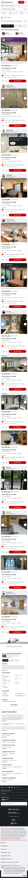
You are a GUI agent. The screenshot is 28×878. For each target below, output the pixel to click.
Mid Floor (9, 747)
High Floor (4, 747)
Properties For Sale (5, 852)
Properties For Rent (5, 855)
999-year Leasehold (11, 742)
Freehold (4, 742)
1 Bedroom (8, 735)
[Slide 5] (12, 106)
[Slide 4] (11, 106)
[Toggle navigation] (26, 2)
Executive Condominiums (6, 840)
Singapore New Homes (6, 859)
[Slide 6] (14, 106)
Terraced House (21, 718)
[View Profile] (14, 39)
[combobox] (13, 9)
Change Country (5, 797)
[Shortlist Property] (25, 44)
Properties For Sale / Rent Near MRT (9, 862)
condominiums (7, 838)
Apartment (4, 718)
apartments (13, 838)
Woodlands (10, 779)
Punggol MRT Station (17, 773)
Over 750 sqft (5, 753)
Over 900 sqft (12, 753)
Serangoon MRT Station (7, 773)
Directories (3, 849)
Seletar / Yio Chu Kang (7, 766)
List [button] (8, 26)
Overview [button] (5, 660)
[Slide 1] (10, 370)
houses (13, 840)
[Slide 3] (11, 285)
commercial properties (22, 840)
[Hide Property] (22, 44)
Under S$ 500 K (13, 760)
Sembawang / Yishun (17, 766)
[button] (2, 17)
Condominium (18, 717)
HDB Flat (12, 717)
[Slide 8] (16, 106)
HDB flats (19, 838)
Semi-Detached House (14, 719)
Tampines (4, 779)
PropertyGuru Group (6, 790)
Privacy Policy (20, 870)
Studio (3, 735)
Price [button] (17, 660)
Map (21, 26)
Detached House (5, 719)
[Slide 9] (17, 151)
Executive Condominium (12, 718)
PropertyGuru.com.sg (5, 828)
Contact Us (3, 793)
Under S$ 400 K (5, 760)
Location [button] (11, 660)
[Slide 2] (11, 370)
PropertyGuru (4, 846)
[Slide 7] (15, 106)
